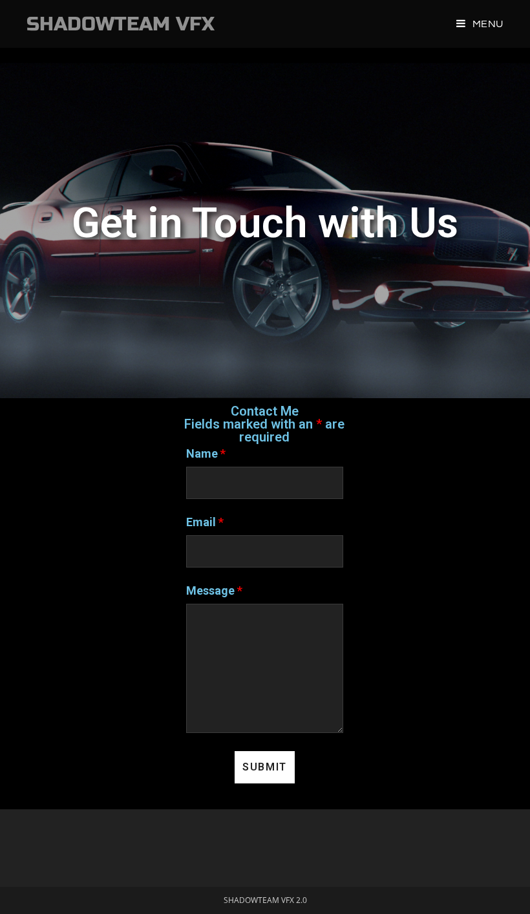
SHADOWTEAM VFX (120, 24)
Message (214, 590)
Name (206, 453)
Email (205, 522)
